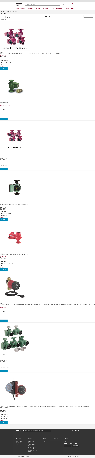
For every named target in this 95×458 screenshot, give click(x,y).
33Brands (30, 8)
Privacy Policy (77, 456)
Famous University (69, 8)
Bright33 (44, 442)
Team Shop (30, 442)
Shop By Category (20, 8)
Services (38, 8)
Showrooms (46, 8)
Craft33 (44, 441)
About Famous (18, 438)
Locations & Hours (67, 439)
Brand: (3, 55)
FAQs (29, 445)
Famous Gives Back (19, 441)
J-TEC (17, 444)
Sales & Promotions (57, 8)
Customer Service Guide (32, 448)
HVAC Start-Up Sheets (32, 447)
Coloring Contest (31, 441)
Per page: (45, 16)
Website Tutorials (31, 444)
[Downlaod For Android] (67, 446)
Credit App (30, 438)
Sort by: (3, 15)
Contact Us (66, 438)
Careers (17, 439)
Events (65, 441)
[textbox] (42, 4)
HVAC (54, 439)
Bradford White (55, 438)
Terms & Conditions (71, 456)
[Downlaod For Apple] (75, 446)
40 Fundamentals (19, 442)
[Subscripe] (49, 431)
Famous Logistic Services (32, 450)
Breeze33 (44, 439)
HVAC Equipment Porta (32, 451)
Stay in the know (20, 430)
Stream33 (44, 438)
